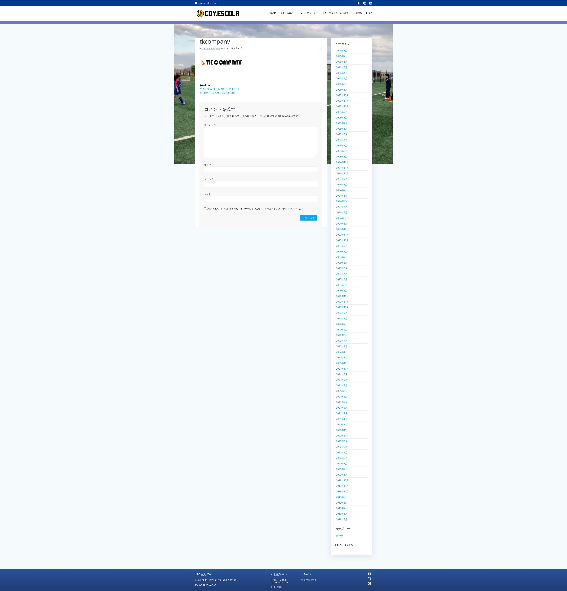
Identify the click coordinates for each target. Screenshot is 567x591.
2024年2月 (341, 218)
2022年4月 (341, 340)
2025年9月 (341, 112)
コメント (210, 124)
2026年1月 (341, 89)
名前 (207, 164)
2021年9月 (341, 374)
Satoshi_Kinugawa (211, 48)
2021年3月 (341, 407)
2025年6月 (341, 128)
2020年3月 (341, 463)
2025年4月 (341, 140)
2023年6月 (341, 262)
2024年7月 (341, 190)
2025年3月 (341, 145)
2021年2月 (341, 413)
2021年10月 (342, 368)
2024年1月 (341, 223)
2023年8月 (341, 251)
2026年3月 (341, 78)
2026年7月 (341, 56)
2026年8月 (341, 50)
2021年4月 (341, 402)
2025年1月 (341, 156)
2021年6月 (341, 391)
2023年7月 (341, 257)
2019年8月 (341, 502)
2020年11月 (342, 430)
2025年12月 (342, 95)
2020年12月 (342, 424)
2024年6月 (341, 195)
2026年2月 (341, 84)
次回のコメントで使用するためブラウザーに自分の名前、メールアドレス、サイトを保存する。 (254, 208)
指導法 (359, 13)
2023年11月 (342, 234)
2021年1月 (341, 419)
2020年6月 (341, 458)
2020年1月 (341, 474)
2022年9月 (341, 312)
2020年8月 (341, 446)
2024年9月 (341, 179)
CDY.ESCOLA (344, 545)
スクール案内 (287, 13)
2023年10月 (342, 240)
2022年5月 (341, 335)
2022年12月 (342, 296)
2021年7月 (341, 385)
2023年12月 (342, 229)
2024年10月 (342, 173)
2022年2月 (341, 346)
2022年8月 (341, 318)
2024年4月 (341, 206)
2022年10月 (342, 307)
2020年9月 (341, 441)
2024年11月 (342, 167)
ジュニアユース (308, 13)
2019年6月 (341, 513)
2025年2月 (341, 151)
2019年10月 (342, 491)
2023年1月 (341, 290)
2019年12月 (342, 480)
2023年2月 (341, 285)
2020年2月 (341, 469)
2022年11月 (342, 301)
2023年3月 (341, 279)
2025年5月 (341, 134)
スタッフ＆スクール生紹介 (335, 13)
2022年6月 (341, 329)
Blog (369, 13)
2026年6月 (341, 61)
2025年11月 (342, 100)
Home (272, 13)
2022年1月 (341, 352)
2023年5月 (341, 268)
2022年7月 (341, 324)
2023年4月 (341, 273)
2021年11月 (342, 363)
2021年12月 (342, 357)
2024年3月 (341, 212)
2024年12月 (342, 162)
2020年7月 (341, 452)
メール (209, 179)
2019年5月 (341, 519)
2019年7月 (341, 508)
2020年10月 (342, 435)
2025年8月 (341, 117)
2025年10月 (342, 106)
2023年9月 (341, 246)
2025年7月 (341, 123)
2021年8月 (341, 379)
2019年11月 (342, 485)
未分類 (339, 535)
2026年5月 (341, 67)
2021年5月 (341, 396)
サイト (207, 193)
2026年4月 (341, 73)
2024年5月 (341, 201)
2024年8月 (341, 184)
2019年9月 (341, 497)
